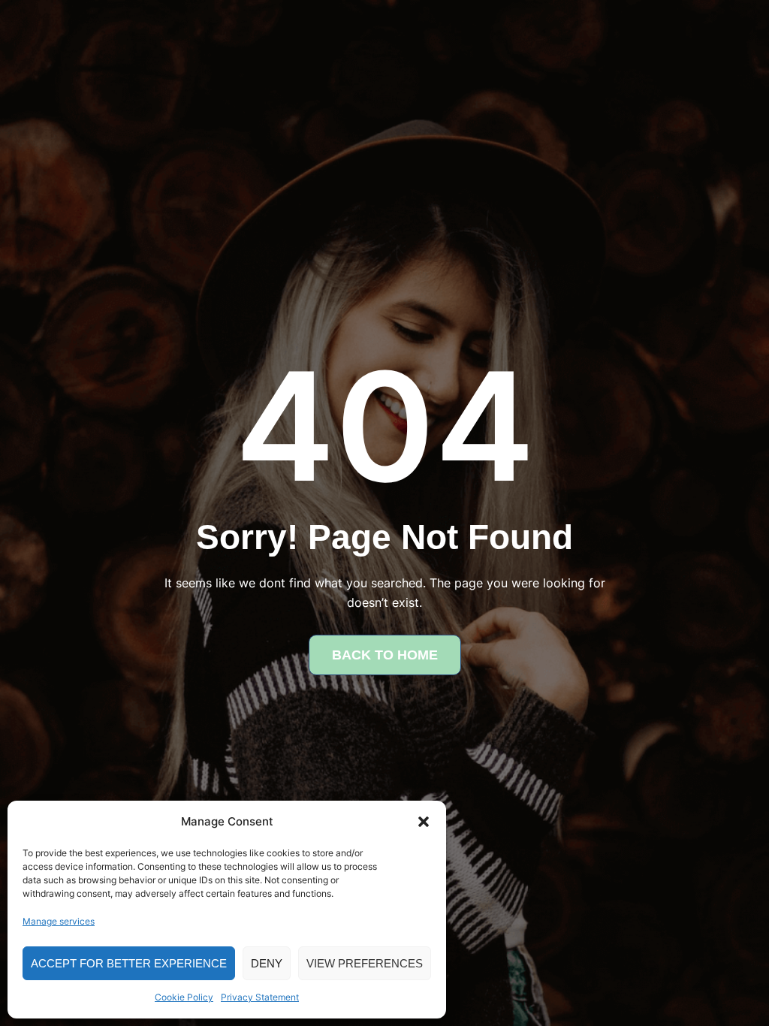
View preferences (364, 963)
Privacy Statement (260, 997)
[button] (423, 821)
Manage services (59, 921)
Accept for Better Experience (129, 963)
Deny (266, 963)
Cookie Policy (184, 997)
